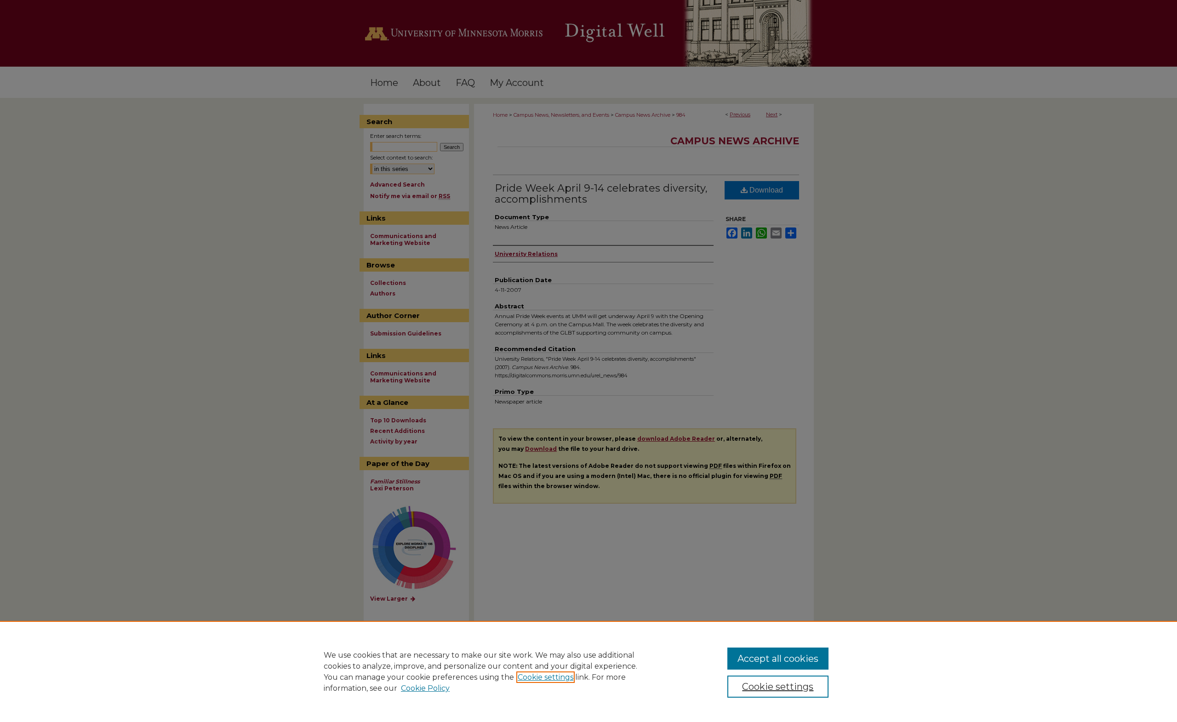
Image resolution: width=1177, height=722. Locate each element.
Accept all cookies (777, 658)
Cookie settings (545, 677)
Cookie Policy (425, 688)
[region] (588, 671)
